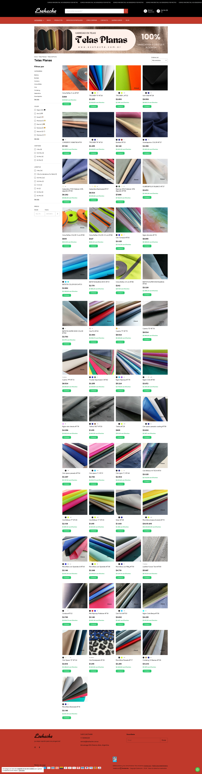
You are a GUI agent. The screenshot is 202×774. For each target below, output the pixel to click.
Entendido (22, 770)
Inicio (49, 20)
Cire (35, 87)
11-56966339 (85, 738)
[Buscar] (126, 11)
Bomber (36, 78)
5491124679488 (86, 734)
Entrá (150, 10)
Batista (36, 75)
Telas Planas (43, 57)
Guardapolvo (38, 96)
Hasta (47, 210)
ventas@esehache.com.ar (89, 741)
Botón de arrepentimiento (160, 766)
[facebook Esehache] (39, 747)
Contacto (104, 20)
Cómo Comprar (91, 20)
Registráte (151, 12)
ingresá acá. (147, 766)
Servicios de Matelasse (74, 20)
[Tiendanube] (121, 769)
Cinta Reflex (38, 84)
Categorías (38, 20)
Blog (127, 20)
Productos (58, 20)
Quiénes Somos (117, 20)
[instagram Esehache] (35, 747)
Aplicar (57, 214)
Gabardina (37, 93)
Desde (36, 210)
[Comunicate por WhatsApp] (197, 769)
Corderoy (37, 90)
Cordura (36, 81)
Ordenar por (155, 57)
